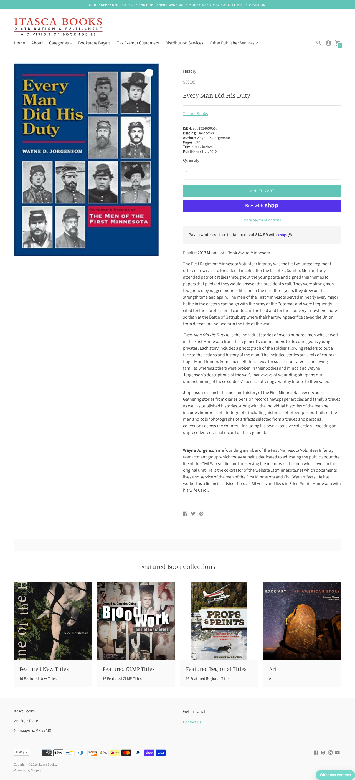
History (189, 71)
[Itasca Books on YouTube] (337, 752)
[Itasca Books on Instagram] (330, 752)
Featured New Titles (44, 668)
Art (273, 668)
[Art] (302, 621)
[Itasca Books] (58, 27)
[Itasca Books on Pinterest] (323, 752)
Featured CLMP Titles (129, 668)
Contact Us (192, 722)
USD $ (20, 752)
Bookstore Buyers (94, 43)
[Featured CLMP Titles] (136, 621)
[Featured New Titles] (53, 621)
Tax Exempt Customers (138, 43)
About (37, 43)
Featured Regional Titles (216, 668)
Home (19, 43)
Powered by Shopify (27, 770)
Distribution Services (184, 43)
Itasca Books (47, 764)
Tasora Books (195, 114)
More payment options (262, 220)
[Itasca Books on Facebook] (316, 752)
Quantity (191, 160)
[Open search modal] (319, 43)
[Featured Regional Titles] (219, 621)
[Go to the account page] (328, 43)
